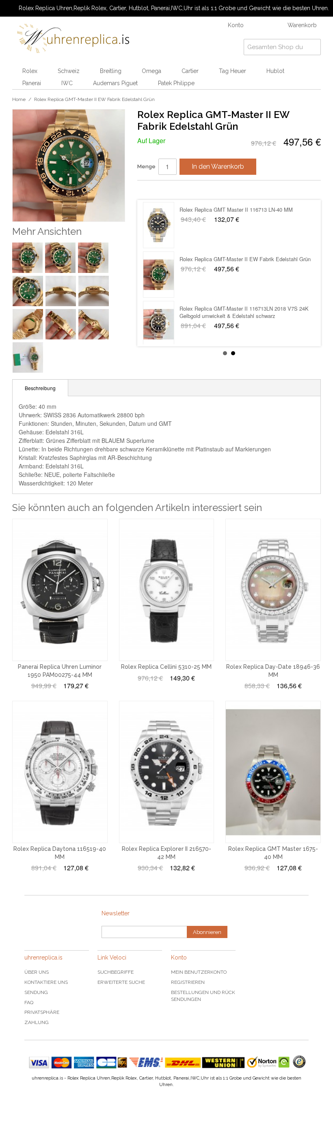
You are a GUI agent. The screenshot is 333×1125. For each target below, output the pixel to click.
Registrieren (188, 982)
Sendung (36, 992)
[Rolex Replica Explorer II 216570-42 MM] (166, 772)
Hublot (275, 71)
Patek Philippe (176, 83)
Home (19, 99)
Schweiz (69, 71)
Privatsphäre (41, 1012)
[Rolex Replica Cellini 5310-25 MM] (166, 590)
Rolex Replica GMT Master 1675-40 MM (226, 259)
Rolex (29, 71)
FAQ (28, 1002)
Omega (151, 71)
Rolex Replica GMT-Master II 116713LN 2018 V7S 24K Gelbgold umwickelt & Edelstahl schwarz (244, 213)
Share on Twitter (167, 190)
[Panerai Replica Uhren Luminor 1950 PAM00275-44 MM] (60, 590)
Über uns (36, 972)
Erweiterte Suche (121, 982)
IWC (67, 83)
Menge (146, 166)
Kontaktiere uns (46, 982)
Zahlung (36, 1022)
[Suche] (313, 47)
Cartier (190, 71)
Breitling (110, 71)
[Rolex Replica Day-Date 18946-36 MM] (273, 590)
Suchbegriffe (115, 972)
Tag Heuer (232, 71)
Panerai (31, 83)
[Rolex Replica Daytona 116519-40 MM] (60, 772)
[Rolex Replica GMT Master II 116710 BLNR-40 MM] (158, 324)
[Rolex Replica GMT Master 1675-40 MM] (158, 274)
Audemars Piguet (115, 83)
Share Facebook (151, 190)
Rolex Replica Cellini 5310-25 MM (166, 666)
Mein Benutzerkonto (199, 972)
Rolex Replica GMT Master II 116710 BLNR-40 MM (239, 308)
